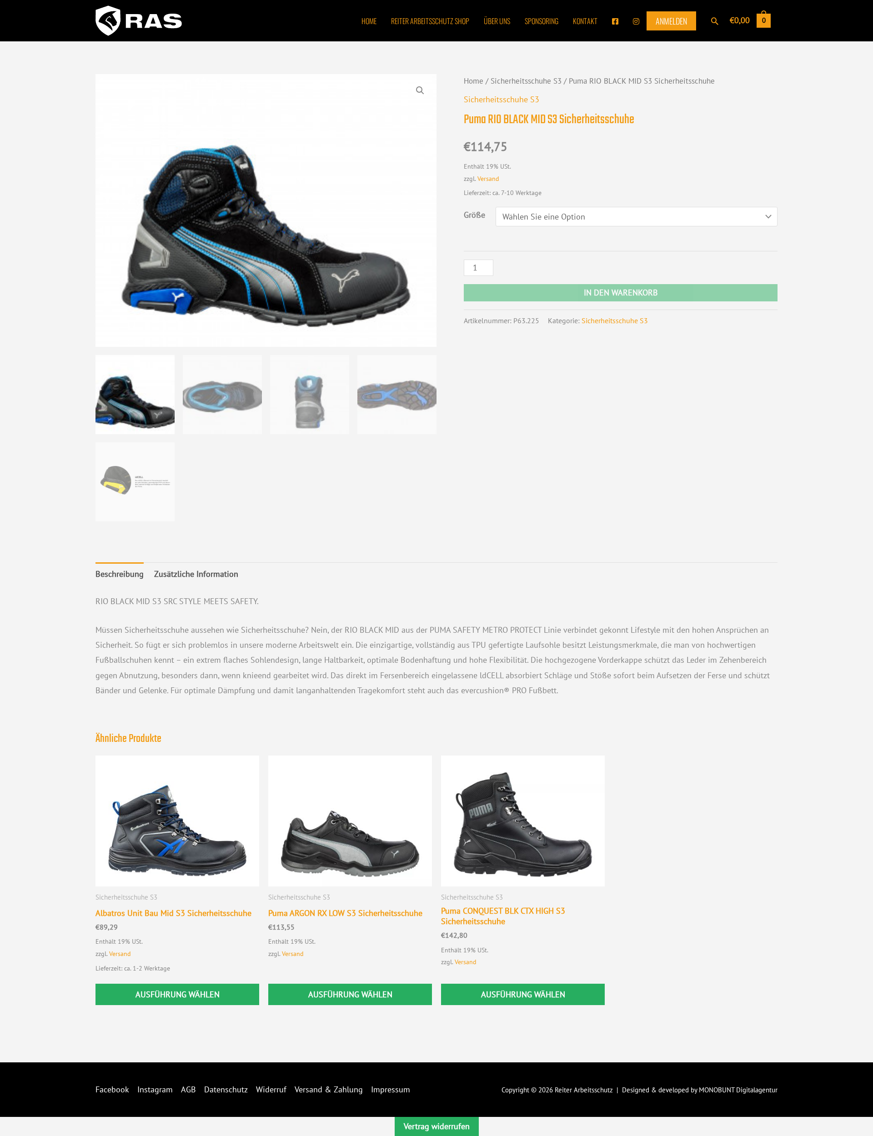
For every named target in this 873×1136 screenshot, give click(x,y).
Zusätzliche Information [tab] (196, 574)
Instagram (155, 1089)
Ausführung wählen (177, 994)
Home (368, 20)
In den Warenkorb (621, 292)
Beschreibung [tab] (119, 574)
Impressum (390, 1089)
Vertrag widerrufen (437, 1126)
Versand (488, 178)
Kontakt (585, 20)
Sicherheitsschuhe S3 (526, 81)
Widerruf (271, 1089)
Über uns (497, 20)
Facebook (112, 1089)
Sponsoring (541, 20)
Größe (474, 215)
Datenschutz (226, 1089)
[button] (715, 21)
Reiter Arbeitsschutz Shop (430, 20)
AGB (188, 1089)
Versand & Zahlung (329, 1089)
